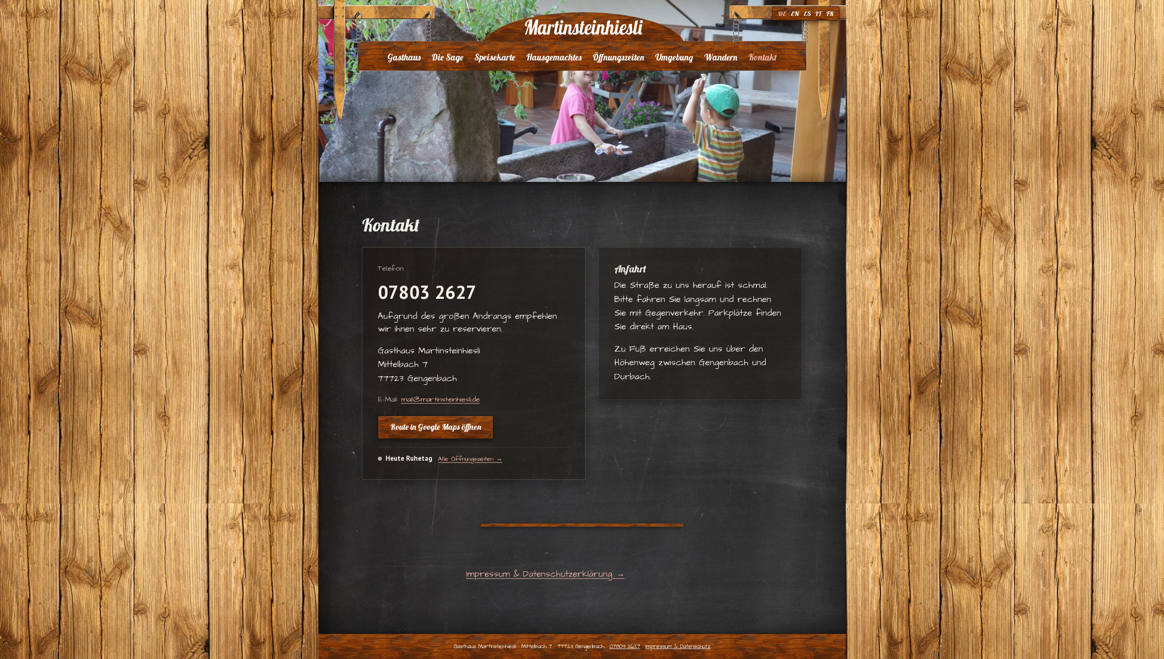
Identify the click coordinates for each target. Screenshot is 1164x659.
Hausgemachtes (554, 57)
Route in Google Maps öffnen (435, 427)
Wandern (721, 57)
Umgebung (674, 57)
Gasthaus (404, 57)
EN (795, 14)
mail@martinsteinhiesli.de (440, 399)
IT (818, 14)
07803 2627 (427, 292)
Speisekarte (494, 57)
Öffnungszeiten (618, 57)
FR (829, 14)
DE (782, 14)
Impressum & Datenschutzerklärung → (545, 574)
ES (807, 14)
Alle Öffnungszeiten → (470, 458)
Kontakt (762, 57)
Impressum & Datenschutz (678, 646)
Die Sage (447, 57)
